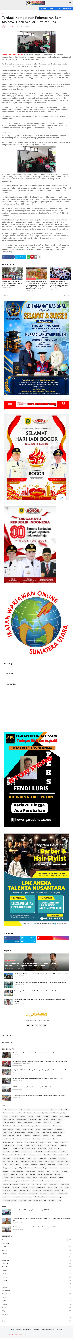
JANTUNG (62, 1158)
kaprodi (41, 1181)
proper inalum (59, 1190)
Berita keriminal (32, 1110)
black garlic (19, 1174)
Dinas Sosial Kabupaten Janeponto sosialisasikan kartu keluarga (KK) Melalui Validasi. (38, 1095)
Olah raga (11, 1119)
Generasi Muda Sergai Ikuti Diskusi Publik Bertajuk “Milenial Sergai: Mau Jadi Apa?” (12, 283)
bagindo (5, 1174)
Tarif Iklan (59, 1329)
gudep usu (53, 1178)
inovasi (22, 1181)
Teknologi (63, 1145)
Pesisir (60, 1165)
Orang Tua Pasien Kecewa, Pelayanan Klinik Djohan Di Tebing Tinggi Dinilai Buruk (40, 982)
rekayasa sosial (44, 1194)
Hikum (18, 1129)
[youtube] (45, 938)
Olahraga (54, 1116)
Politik (5, 1113)
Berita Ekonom (7, 1132)
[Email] (35, 257)
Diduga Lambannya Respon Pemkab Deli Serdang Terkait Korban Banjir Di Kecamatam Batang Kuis (41, 1219)
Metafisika (30, 1132)
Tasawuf (5, 1171)
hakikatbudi (6, 1181)
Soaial (38, 1126)
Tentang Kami (27, 1329)
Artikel (53, 1119)
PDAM (5, 1165)
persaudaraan (37, 1190)
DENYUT (13, 1155)
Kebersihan (27, 1136)
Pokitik (27, 1145)
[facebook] (12, 938)
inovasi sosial (42, 1148)
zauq (59, 1200)
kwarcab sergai (24, 1184)
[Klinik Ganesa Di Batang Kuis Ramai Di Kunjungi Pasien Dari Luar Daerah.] (6, 1055)
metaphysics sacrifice (28, 1187)
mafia (45, 1184)
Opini (37, 1132)
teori (30, 1200)
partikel (14, 1190)
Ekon (25, 1155)
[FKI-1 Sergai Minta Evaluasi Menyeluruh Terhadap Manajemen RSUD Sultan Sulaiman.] (8, 976)
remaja (53, 1194)
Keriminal (38, 1123)
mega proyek (65, 1184)
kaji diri (34, 1181)
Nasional (22, 1116)
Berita (4, 1110)
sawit (23, 1197)
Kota (26, 1142)
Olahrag (49, 1142)
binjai (12, 1174)
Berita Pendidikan (19, 1132)
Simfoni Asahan (64, 1168)
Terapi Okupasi (30, 1171)
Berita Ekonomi (47, 1129)
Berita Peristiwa (14, 1110)
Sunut (52, 1136)
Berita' (19, 1123)
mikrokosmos (41, 1187)
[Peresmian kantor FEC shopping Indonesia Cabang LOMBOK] (6, 1212)
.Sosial (59, 1119)
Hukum (67, 1110)
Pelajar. (56, 1142)
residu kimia (6, 1197)
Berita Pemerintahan (9, 1123)
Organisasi (60, 1161)
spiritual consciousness (41, 1197)
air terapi (64, 1171)
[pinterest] (44, 1025)
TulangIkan (41, 1171)
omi (61, 1187)
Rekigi (14, 1168)
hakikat (61, 1178)
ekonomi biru (58, 1174)
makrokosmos (54, 1184)
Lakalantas (33, 1142)
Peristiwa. (43, 1165)
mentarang (16, 1187)
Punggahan (6, 1168)
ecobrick (32, 1174)
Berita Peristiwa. (22, 1119)
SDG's (47, 1145)
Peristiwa (46, 1110)
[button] (2, 2)
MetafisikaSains (49, 1161)
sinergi (29, 1197)
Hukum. (30, 1129)
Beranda (4, 14)
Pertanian (57, 1123)
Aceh (39, 1119)
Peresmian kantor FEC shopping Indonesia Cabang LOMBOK (30, 1210)
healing (15, 1181)
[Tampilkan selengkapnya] (39, 257)
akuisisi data (6, 1148)
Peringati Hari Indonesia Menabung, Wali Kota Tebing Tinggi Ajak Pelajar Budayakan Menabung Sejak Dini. (59, 284)
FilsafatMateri (58, 1155)
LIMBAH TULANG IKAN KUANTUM (19, 1161)
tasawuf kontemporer (9, 1200)
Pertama (19, 1145)
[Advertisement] (36, 706)
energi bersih (7, 1139)
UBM (48, 1171)
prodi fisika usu (47, 1190)
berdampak (16, 1148)
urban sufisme (46, 1132)
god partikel (43, 1178)
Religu (21, 1168)
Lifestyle (38, 1116)
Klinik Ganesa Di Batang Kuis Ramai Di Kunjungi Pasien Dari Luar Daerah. (35, 1053)
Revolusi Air (28, 1168)
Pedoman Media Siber (47, 1329)
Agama (24, 1152)
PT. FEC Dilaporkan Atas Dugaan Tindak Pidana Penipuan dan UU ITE (33, 1227)
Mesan (40, 1161)
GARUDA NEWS (21, 1334)
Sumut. (38, 1129)
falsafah (5, 1178)
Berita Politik (47, 1123)
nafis (55, 1187)
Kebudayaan (36, 1136)
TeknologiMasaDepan (17, 1171)
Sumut (53, 1110)
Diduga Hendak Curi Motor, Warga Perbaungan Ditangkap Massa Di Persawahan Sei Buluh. (40, 1070)
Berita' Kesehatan (8, 1129)
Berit (30, 1152)
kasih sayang (7, 1184)
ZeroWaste (56, 1171)
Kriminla (45, 1136)
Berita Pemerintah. (19, 1126)
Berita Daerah (7, 1126)
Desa (19, 1155)
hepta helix (16, 1139)
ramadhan (13, 1194)
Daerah (23, 1110)
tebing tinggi (22, 1200)
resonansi (16, 1197)
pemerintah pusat (25, 1190)
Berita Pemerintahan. (50, 1152)
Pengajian (17, 1165)
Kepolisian (19, 1142)
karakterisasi (49, 1181)
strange (52, 1197)
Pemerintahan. (28, 1123)
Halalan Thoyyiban (18, 1158)
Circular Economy (8, 1142)
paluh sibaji (6, 1190)
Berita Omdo (26, 1139)
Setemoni (54, 1145)
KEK (4, 1161)
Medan (19, 1113)
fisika (33, 1148)
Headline (46, 1116)
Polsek (34, 1145)
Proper (40, 1145)
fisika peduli (20, 1178)
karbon (58, 1181)
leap (33, 1184)
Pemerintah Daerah (8, 1145)
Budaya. (5, 1155)
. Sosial (5, 1116)
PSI (11, 1165)
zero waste (6, 1152)
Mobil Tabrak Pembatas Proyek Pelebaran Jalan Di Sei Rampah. (31, 1087)
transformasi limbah (40, 1200)
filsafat (13, 1178)
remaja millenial (62, 1194)
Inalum (19, 1136)
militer (50, 1187)
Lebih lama (67, 295)
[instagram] (61, 938)
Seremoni (36, 1113)
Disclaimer (36, 1329)
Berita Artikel (38, 1152)
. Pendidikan (13, 1116)
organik (67, 1187)
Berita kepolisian (64, 1116)
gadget (35, 1178)
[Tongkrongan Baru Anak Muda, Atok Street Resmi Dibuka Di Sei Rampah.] (8, 993)
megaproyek (6, 1187)
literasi (39, 1184)
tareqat (60, 1197)
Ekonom (11, 1136)
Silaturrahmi (53, 1168)
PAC (67, 1161)
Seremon (37, 1168)
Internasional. (53, 1158)
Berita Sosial (46, 1126)
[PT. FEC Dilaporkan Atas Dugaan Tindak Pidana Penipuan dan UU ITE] (6, 1229)
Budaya (55, 1139)
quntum (5, 1194)
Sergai (45, 1168)
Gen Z (66, 1155)
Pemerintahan (61, 1113)
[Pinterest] (32, 257)
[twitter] (32, 1025)
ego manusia (48, 1174)
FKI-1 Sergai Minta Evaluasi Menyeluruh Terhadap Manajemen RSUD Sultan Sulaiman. (41, 974)
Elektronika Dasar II (35, 1155)
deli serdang (26, 1148)
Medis (34, 1161)
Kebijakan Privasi (16, 1329)
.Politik (46, 1119)
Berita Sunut (46, 1139)
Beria (24, 1129)
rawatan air (22, 1194)
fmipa (29, 1178)
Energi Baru (47, 1155)
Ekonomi (30, 1116)
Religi (53, 1113)
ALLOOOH (15, 1152)
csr (26, 1174)
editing (40, 1174)
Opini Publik (27, 1113)
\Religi (59, 1136)
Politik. (67, 1165)
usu (59, 1148)
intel (27, 1181)
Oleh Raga (30, 1126)
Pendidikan (45, 1113)
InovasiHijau (42, 1158)
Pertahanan (51, 1165)
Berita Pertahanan (58, 1132)
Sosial (60, 1110)
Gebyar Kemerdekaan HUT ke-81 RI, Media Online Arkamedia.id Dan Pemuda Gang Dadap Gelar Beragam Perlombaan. (40, 1062)
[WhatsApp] (28, 257)
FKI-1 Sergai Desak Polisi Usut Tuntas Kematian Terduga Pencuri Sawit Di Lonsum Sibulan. (40, 1000)
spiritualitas (52, 1148)
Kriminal (12, 1113)
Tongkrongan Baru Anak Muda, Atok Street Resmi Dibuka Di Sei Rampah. (37, 991)
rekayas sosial (33, 1194)
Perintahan (34, 1165)
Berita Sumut (57, 1126)
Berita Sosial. (63, 1152)
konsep (15, 1184)
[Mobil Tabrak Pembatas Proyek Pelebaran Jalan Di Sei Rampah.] (6, 1089)
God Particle (6, 1158)
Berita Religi (36, 1139)
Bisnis (5, 1136)
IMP (35, 1158)
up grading (52, 1200)
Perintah (25, 1165)
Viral (4, 1119)
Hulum (29, 1158)
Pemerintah (64, 1142)
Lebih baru (6, 295)
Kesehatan (32, 1119)
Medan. (42, 1142)
